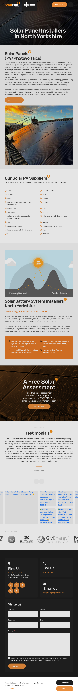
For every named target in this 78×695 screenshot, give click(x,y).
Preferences (65, 682)
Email (42, 620)
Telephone (12, 620)
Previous (36, 481)
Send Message (17, 666)
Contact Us (59, 4)
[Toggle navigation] (70, 4)
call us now (39, 406)
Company (43, 609)
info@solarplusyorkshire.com (42, 401)
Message (11, 631)
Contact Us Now (14, 100)
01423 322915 (46, 398)
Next (41, 481)
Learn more (9, 688)
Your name (12, 609)
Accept (64, 688)
